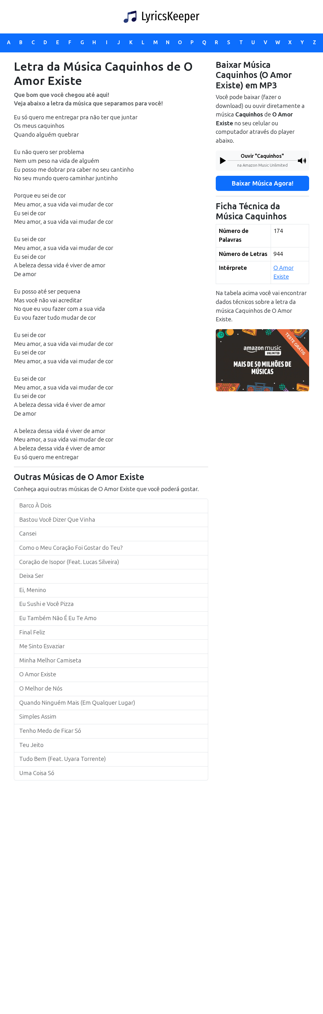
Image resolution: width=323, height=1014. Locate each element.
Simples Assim (37, 716)
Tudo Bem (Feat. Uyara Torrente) (62, 759)
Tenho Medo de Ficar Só (50, 730)
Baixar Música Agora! (262, 183)
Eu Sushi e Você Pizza (46, 604)
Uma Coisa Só (36, 773)
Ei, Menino (32, 590)
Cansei (27, 533)
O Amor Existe (37, 674)
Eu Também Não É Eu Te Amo (58, 618)
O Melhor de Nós (40, 688)
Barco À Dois (35, 505)
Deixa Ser (31, 575)
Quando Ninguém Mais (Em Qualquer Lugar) (77, 702)
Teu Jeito (31, 745)
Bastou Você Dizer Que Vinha (57, 519)
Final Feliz (32, 632)
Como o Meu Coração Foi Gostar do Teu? (71, 547)
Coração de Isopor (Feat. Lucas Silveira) (69, 562)
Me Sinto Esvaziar (42, 646)
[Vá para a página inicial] (161, 17)
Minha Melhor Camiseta (50, 660)
